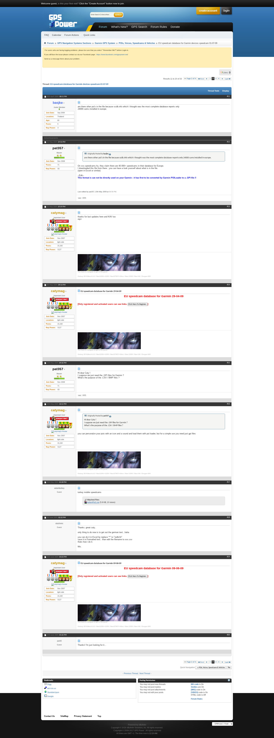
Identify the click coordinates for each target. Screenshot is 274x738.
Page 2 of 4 (191, 79)
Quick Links (89, 35)
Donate (175, 26)
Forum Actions (71, 35)
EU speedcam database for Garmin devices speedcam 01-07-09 (79, 84)
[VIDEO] (194, 692)
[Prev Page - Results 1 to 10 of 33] (207, 78)
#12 (228, 142)
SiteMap (64, 716)
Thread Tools (213, 91)
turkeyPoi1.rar (93, 502)
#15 (228, 363)
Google (50, 696)
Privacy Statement (83, 716)
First (202, 79)
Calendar (56, 35)
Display (225, 91)
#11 (228, 96)
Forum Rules (159, 26)
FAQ (46, 35)
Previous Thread (131, 673)
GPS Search (139, 26)
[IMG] (193, 690)
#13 (228, 207)
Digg (49, 684)
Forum (103, 26)
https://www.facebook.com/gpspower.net (111, 54)
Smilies (194, 687)
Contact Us (49, 716)
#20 (228, 635)
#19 (228, 557)
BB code (195, 684)
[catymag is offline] (59, 234)
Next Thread (145, 673)
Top (229, 668)
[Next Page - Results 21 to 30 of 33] (222, 78)
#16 (228, 404)
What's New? (119, 26)
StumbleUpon (53, 692)
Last (226, 79)
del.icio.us (51, 688)
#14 (228, 285)
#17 (228, 482)
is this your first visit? (68, 3)
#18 (228, 517)
